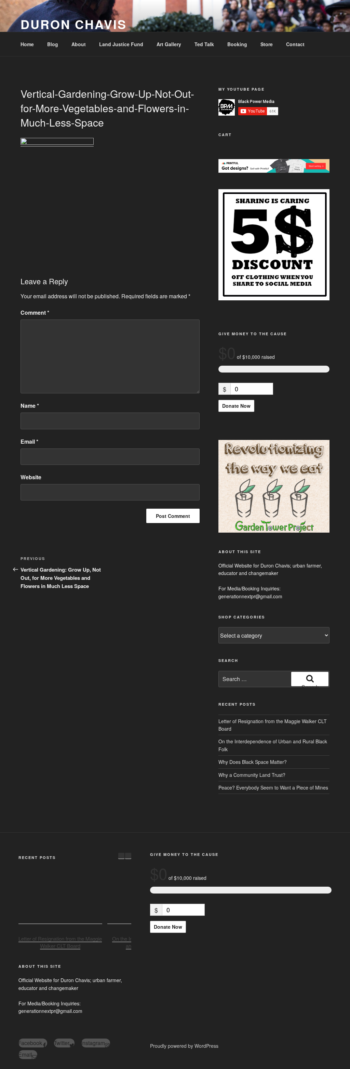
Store (266, 44)
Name (30, 405)
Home (27, 44)
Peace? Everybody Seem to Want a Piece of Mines (273, 787)
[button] (128, 856)
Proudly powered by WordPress (184, 1045)
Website (31, 477)
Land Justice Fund (121, 44)
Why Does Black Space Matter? (252, 761)
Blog (52, 44)
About (78, 44)
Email (29, 441)
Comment (35, 312)
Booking (237, 44)
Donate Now (236, 405)
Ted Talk (204, 44)
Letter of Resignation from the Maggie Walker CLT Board (60, 942)
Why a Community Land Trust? (251, 774)
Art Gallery (169, 44)
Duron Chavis (74, 24)
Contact (295, 44)
